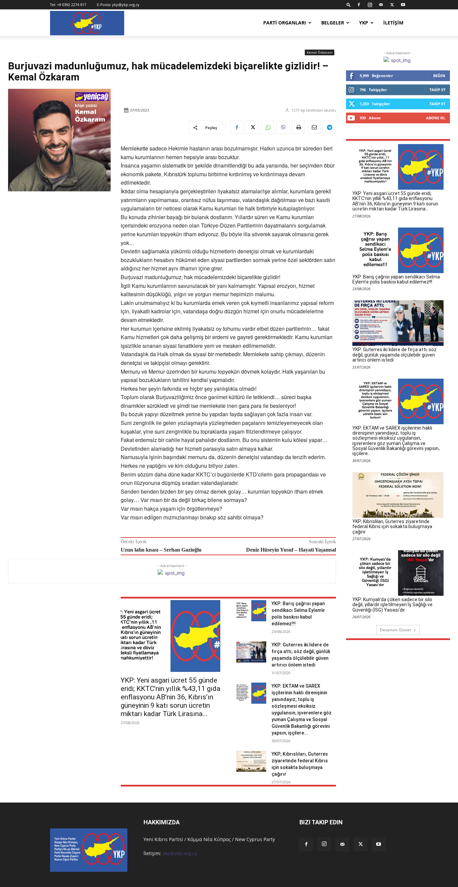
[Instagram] (370, 4)
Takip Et (437, 89)
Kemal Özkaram (319, 52)
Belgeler (332, 22)
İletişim (393, 22)
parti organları (284, 22)
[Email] (314, 127)
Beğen (439, 75)
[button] (349, 4)
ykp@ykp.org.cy (125, 4)
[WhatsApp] (267, 127)
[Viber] (283, 127)
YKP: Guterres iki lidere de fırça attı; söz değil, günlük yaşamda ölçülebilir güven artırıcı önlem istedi (394, 355)
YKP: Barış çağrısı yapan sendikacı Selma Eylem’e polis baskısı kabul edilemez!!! (396, 279)
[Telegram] (329, 127)
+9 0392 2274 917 (71, 4)
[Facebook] (359, 4)
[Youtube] (403, 4)
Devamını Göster (395, 630)
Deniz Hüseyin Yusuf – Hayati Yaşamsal (291, 550)
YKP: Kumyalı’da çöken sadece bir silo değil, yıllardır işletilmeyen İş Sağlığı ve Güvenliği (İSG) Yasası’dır (392, 605)
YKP (363, 22)
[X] (392, 4)
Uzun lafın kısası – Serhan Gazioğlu (161, 550)
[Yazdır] (298, 127)
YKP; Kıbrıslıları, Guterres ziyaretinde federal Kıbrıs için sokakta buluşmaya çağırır (392, 526)
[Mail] (381, 4)
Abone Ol (435, 117)
